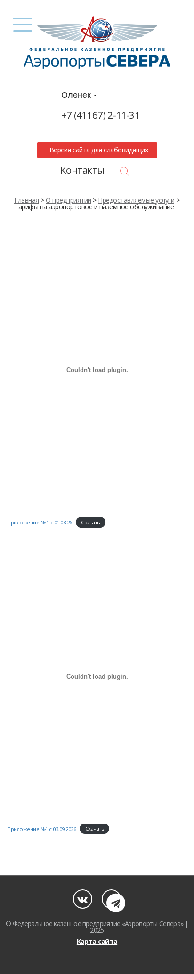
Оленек (77, 95)
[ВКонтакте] (82, 899)
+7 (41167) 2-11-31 (100, 114)
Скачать (90, 522)
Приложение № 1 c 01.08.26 (39, 522)
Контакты (82, 169)
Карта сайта (97, 941)
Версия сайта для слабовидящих (97, 149)
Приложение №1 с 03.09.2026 (41, 828)
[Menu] (23, 25)
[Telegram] (111, 899)
